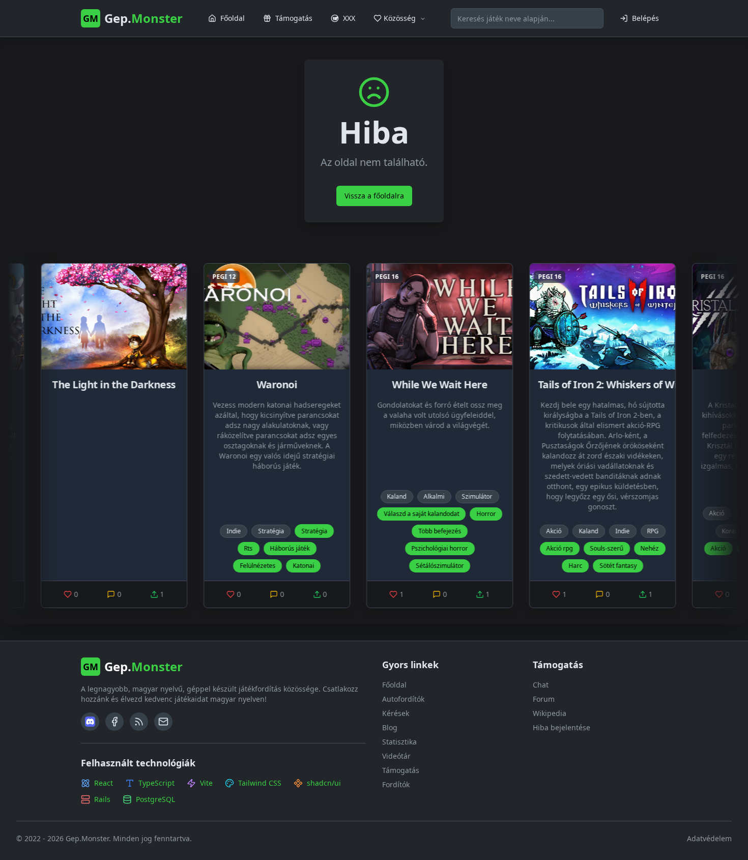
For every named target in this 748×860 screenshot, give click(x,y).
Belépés (645, 18)
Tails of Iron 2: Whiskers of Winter (568, 384)
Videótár (396, 756)
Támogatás (400, 770)
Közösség (400, 18)
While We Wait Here (390, 384)
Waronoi (227, 384)
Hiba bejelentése (561, 727)
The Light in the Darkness (65, 384)
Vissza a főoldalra (374, 195)
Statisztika (399, 742)
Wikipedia (549, 713)
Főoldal (394, 685)
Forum (544, 699)
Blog (389, 727)
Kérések (395, 713)
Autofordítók (403, 699)
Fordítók (396, 784)
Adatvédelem (709, 838)
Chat (541, 685)
